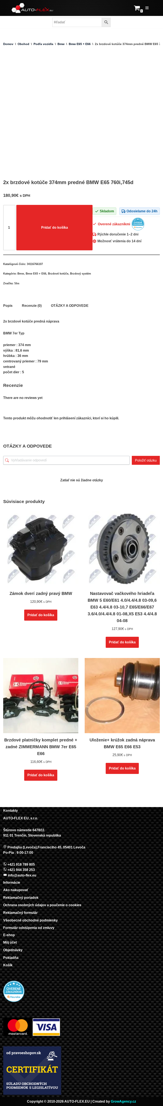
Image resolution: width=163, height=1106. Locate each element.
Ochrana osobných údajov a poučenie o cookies (42, 905)
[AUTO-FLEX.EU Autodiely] (32, 8)
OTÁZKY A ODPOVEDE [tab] (70, 305)
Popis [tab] (8, 305)
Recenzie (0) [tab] (32, 305)
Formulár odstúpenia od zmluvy (28, 928)
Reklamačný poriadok (20, 897)
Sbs (16, 283)
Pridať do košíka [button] (40, 615)
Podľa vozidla (43, 44)
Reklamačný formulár (20, 912)
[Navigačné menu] (147, 7)
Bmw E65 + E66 (80, 44)
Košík (8, 965)
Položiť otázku (146, 460)
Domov (8, 44)
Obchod (23, 44)
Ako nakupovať (15, 890)
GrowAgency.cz (123, 1101)
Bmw (61, 44)
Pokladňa (10, 957)
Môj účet (10, 942)
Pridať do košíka (54, 227)
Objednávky (12, 950)
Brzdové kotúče (58, 273)
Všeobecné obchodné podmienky (30, 920)
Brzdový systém (80, 273)
